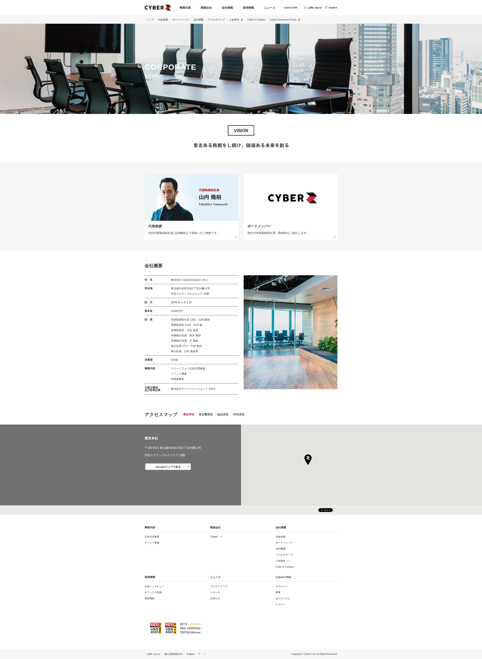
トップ (150, 19)
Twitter (205, 654)
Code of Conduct (256, 19)
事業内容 (185, 7)
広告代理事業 (152, 536)
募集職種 (149, 598)
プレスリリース (218, 586)
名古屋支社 (206, 414)
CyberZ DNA (290, 7)
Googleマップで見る (168, 466)
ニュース (269, 7)
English (190, 654)
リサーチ (215, 592)
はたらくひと (283, 598)
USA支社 (239, 414)
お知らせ (215, 598)
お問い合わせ (153, 654)
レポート (280, 604)
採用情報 (248, 7)
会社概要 (199, 19)
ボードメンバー (180, 19)
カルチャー (282, 586)
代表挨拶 (163, 19)
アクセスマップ (216, 19)
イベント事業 (152, 542)
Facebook (199, 653)
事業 (278, 592)
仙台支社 (223, 414)
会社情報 (227, 7)
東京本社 (188, 414)
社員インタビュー (154, 586)
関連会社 (206, 7)
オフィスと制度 (153, 592)
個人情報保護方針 (174, 654)
